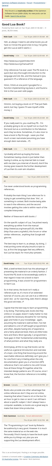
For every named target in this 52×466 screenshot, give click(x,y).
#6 (47, 263)
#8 (47, 420)
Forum (29, 3)
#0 (47, 36)
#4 (47, 149)
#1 (47, 55)
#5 (5, 181)
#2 (47, 99)
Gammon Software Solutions (13, 3)
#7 (47, 385)
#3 (47, 118)
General (5, 5)
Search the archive (18, 16)
